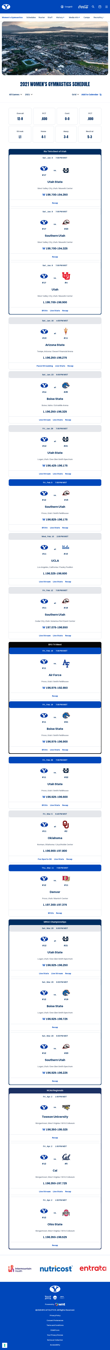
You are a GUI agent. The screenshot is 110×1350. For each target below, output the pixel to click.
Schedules (31, 17)
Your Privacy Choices (55, 1335)
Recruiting (98, 17)
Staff (50, 17)
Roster (42, 17)
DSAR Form (55, 1330)
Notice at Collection (55, 1340)
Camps (87, 17)
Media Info (73, 17)
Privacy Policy (55, 1315)
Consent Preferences (55, 1320)
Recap (55, 203)
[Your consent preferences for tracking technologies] (4, 1345)
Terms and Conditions (55, 1325)
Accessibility (55, 1345)
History (59, 17)
